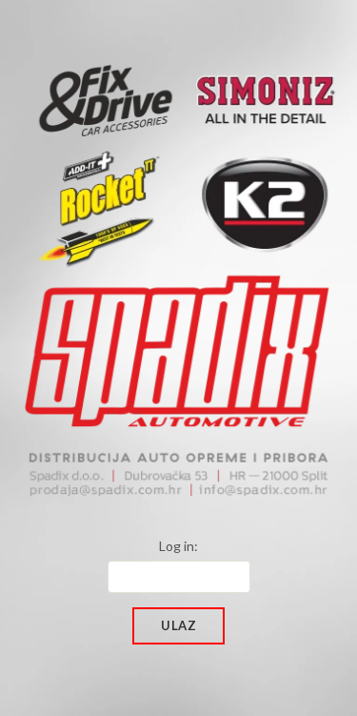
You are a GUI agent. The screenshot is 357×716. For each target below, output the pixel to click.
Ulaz (178, 625)
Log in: (178, 546)
